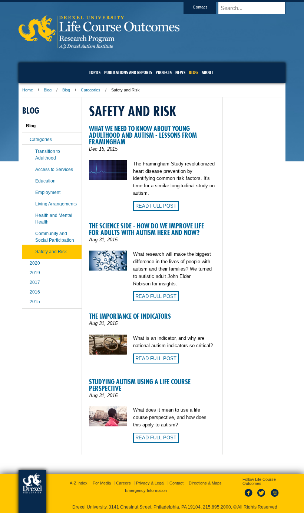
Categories (90, 90)
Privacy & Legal (150, 483)
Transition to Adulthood (47, 155)
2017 (35, 282)
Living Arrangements (56, 204)
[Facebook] (249, 497)
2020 (35, 263)
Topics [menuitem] (94, 72)
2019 (35, 272)
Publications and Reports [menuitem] (128, 72)
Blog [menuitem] (193, 72)
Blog (48, 90)
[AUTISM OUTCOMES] (99, 46)
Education (45, 181)
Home (27, 90)
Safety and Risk (51, 251)
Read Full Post (155, 206)
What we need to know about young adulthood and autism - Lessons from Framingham (143, 135)
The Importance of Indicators (130, 316)
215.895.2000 (217, 507)
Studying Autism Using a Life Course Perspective (140, 385)
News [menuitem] (180, 72)
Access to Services (54, 169)
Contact (200, 7)
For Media (102, 483)
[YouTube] (274, 497)
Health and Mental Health (53, 219)
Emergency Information (146, 490)
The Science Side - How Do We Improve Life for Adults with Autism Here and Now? (146, 229)
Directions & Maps (205, 483)
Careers (123, 483)
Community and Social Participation (54, 237)
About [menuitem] (207, 72)
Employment (47, 192)
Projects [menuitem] (164, 72)
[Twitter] (262, 497)
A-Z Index (78, 483)
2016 (35, 292)
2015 (35, 301)
